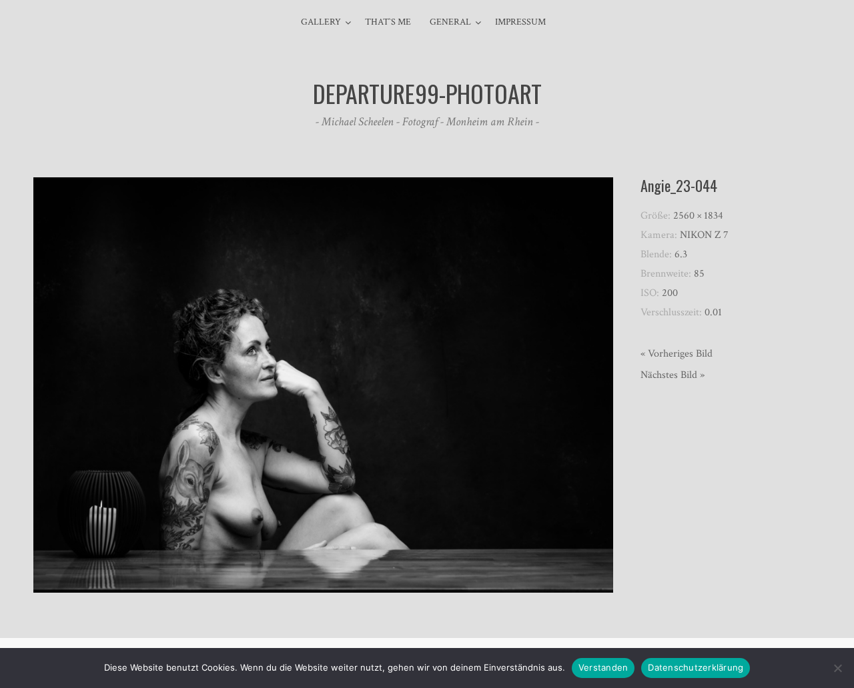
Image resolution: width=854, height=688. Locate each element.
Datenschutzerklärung (695, 667)
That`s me (388, 22)
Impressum (520, 22)
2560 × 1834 (698, 216)
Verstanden (603, 667)
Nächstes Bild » (672, 375)
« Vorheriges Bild (676, 354)
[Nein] (837, 668)
